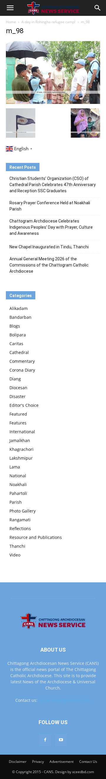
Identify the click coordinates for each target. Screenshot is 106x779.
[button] (10, 8)
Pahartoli (18, 493)
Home (11, 21)
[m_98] (53, 102)
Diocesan (18, 387)
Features (17, 423)
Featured (18, 414)
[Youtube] (61, 740)
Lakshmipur (21, 458)
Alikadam (18, 308)
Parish (15, 502)
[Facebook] (45, 740)
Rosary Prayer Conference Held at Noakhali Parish (49, 205)
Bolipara (17, 335)
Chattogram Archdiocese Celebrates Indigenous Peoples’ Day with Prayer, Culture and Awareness (51, 227)
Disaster (17, 396)
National (17, 475)
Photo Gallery (22, 511)
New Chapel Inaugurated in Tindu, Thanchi (49, 247)
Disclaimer (17, 761)
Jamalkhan (19, 440)
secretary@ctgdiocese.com (65, 700)
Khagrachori (21, 449)
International (22, 431)
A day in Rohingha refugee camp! (48, 21)
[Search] (98, 8)
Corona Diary (22, 370)
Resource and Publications (35, 537)
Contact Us (88, 761)
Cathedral (19, 352)
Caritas (16, 343)
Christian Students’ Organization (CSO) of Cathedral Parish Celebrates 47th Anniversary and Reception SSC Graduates (52, 184)
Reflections (20, 528)
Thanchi (17, 546)
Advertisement (61, 761)
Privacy (38, 761)
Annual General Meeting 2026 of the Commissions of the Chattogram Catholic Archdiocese (49, 265)
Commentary (22, 361)
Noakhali (18, 484)
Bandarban (20, 317)
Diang (15, 379)
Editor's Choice (24, 405)
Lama (14, 467)
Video (14, 555)
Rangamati (20, 519)
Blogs (14, 326)
